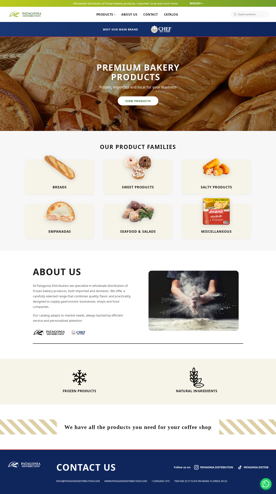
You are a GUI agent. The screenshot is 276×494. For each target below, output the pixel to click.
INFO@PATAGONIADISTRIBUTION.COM (78, 481)
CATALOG (171, 14)
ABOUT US (129, 14)
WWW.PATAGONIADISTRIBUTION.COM (125, 481)
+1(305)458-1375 (161, 481)
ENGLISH (196, 3)
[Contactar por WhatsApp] (265, 483)
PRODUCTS (105, 14)
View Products (138, 101)
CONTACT (150, 14)
